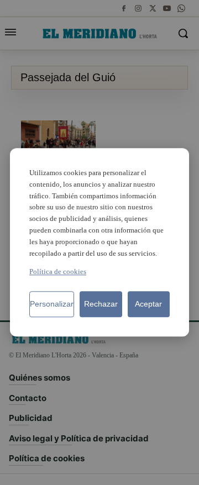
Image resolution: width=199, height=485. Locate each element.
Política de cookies (57, 272)
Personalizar (52, 304)
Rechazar (101, 304)
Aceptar (148, 304)
